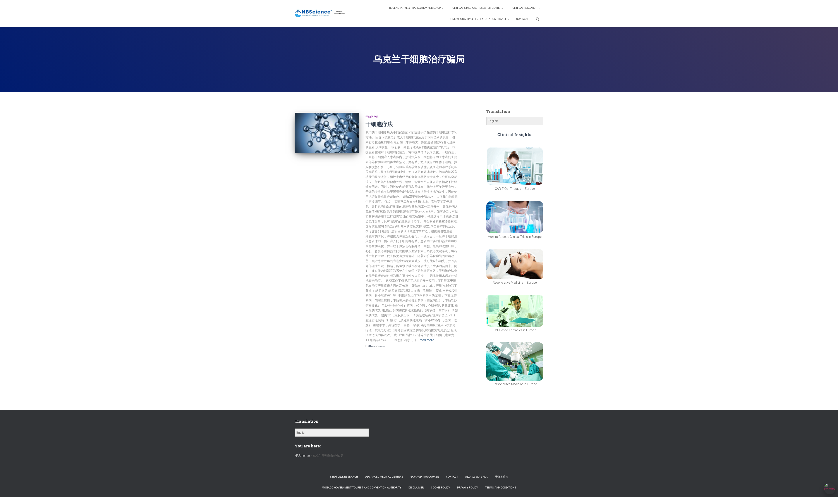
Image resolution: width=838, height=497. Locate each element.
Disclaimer (416, 487)
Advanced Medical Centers (384, 476)
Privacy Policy (467, 487)
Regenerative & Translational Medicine (416, 7)
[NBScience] (320, 13)
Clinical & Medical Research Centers (478, 7)
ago (381, 346)
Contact (522, 19)
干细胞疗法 (372, 116)
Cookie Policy (440, 487)
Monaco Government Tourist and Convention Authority (361, 487)
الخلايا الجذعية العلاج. (476, 476)
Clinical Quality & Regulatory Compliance (478, 19)
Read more (426, 340)
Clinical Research (525, 7)
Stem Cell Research (344, 476)
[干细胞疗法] (327, 133)
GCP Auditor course (424, 476)
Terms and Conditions (500, 487)
